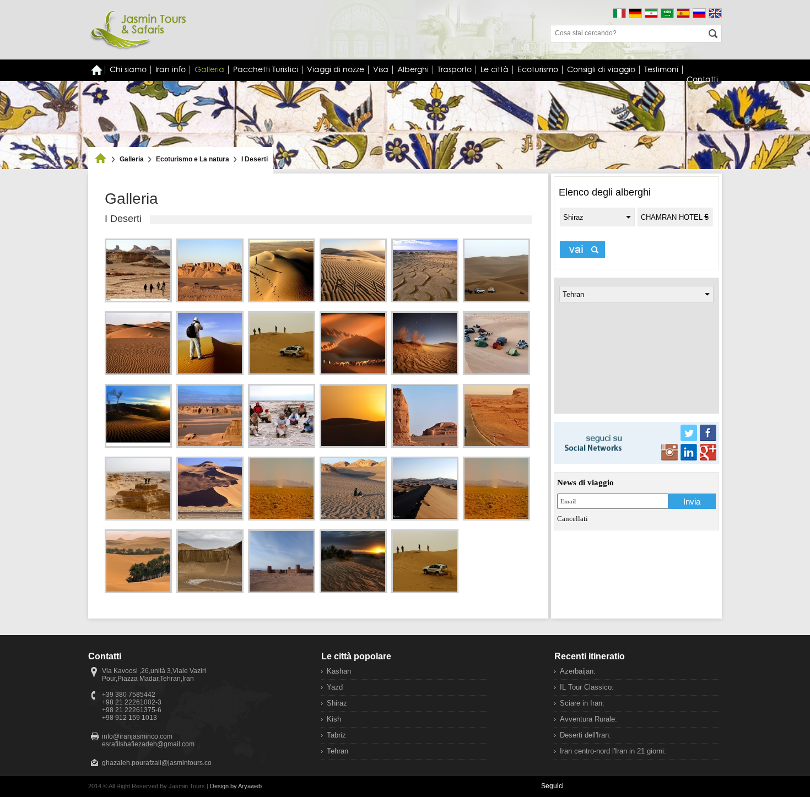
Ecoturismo (537, 69)
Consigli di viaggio (601, 69)
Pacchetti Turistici (265, 69)
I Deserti (254, 159)
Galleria (209, 69)
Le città (494, 69)
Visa (380, 69)
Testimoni (661, 69)
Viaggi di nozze (335, 69)
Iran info (170, 69)
